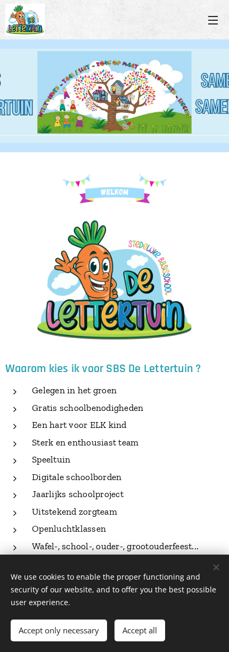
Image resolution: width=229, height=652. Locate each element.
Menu (213, 19)
